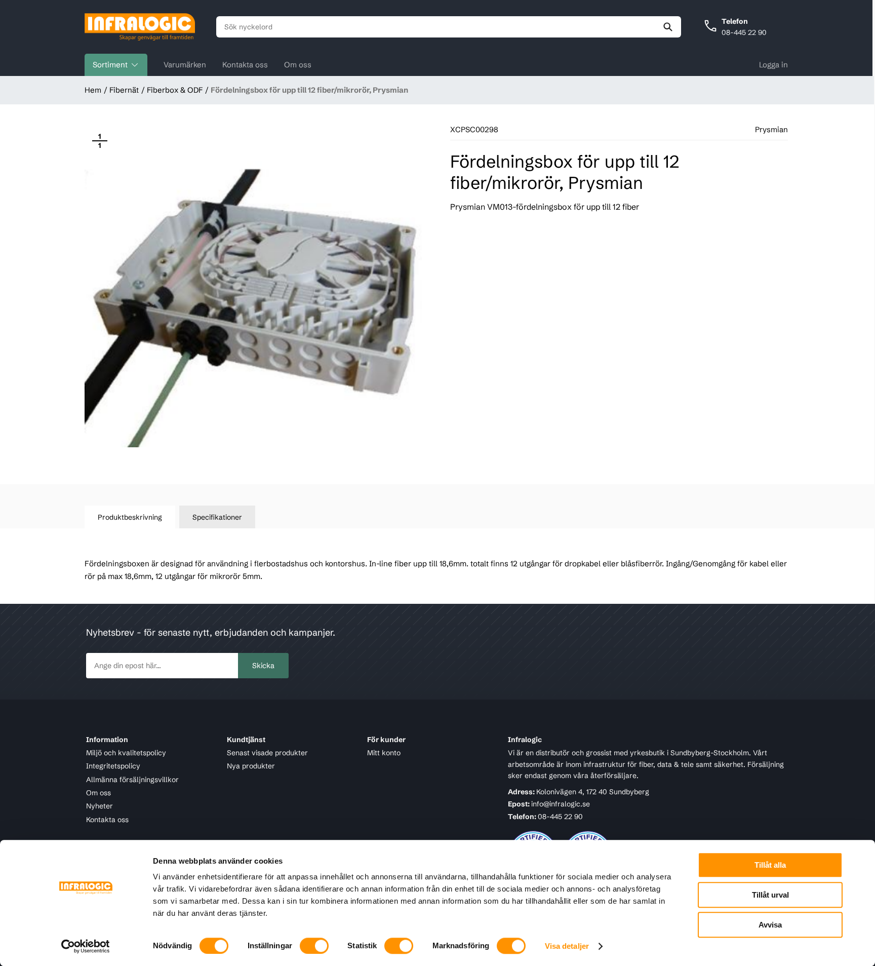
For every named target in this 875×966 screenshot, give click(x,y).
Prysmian (771, 129)
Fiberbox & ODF (175, 90)
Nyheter (99, 806)
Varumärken (185, 64)
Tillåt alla (770, 865)
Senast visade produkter (267, 752)
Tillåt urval (770, 895)
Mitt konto (384, 752)
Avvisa (770, 924)
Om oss (297, 64)
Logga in (773, 64)
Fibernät (124, 90)
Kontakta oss (245, 64)
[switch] (314, 946)
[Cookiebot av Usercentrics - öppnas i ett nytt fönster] (86, 946)
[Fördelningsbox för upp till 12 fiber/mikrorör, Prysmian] (253, 294)
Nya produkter (251, 766)
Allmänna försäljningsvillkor (132, 779)
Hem (93, 90)
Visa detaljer (567, 946)
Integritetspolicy (113, 766)
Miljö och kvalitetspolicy (126, 752)
